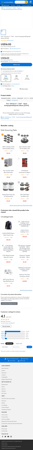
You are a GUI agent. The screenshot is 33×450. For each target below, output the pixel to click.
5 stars (2, 331)
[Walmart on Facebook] (2, 437)
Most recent (9, 343)
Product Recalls (5, 407)
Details (12, 85)
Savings (18, 5)
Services (13, 5)
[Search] (26, 2)
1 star (3, 338)
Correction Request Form (9, 303)
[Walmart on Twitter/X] (5, 437)
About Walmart (5, 368)
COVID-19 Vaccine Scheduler (8, 398)
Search (29, 347)
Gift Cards (4, 393)
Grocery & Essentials (26, 5)
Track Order (12, 361)
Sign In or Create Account (12, 358)
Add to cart (16, 64)
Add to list (9, 89)
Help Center (25, 358)
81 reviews (11, 40)
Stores (3, 386)
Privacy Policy (5, 417)
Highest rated (19, 343)
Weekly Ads (22, 361)
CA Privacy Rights (6, 419)
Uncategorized (15, 100)
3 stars (2, 335)
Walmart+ (4, 391)
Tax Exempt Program (6, 409)
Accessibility (4, 405)
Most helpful (5, 347)
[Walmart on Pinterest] (11, 437)
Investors (4, 375)
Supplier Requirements (7, 379)
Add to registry (24, 89)
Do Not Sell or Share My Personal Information (12, 423)
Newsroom (4, 372)
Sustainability (5, 377)
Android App (4, 431)
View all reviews (6, 326)
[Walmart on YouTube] (8, 437)
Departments (6, 5)
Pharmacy (4, 400)
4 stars (2, 333)
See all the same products (26, 290)
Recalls (3, 403)
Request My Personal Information (9, 421)
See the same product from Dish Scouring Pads (21, 205)
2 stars (2, 336)
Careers (3, 370)
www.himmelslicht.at (16, 51)
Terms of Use (4, 414)
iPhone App (4, 428)
